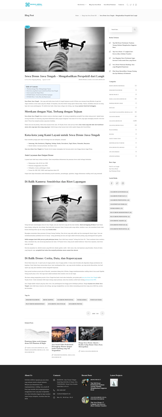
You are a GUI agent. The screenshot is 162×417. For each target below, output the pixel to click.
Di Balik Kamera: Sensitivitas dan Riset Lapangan (39, 94)
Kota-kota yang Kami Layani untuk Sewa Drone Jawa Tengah (42, 91)
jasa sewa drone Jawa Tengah (89, 277)
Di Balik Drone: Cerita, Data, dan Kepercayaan (39, 97)
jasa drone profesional (65, 300)
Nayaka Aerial (82, 300)
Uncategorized (114, 151)
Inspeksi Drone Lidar (116, 103)
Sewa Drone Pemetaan (110, 4)
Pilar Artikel (113, 130)
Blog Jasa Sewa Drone (95, 4)
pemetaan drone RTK (90, 279)
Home (77, 15)
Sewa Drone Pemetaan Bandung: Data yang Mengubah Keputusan (123, 66)
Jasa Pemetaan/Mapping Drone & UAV (121, 112)
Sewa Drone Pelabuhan (116, 147)
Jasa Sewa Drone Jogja (116, 125)
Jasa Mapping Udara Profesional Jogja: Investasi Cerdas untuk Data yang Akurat (124, 59)
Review (111, 134)
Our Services (81, 4)
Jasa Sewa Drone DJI (115, 121)
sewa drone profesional (119, 229)
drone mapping (48, 300)
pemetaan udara (96, 300)
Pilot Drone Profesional (120, 216)
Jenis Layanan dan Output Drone (35, 92)
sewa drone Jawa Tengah (56, 304)
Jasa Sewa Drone (114, 116)
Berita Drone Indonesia (116, 85)
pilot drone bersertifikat (35, 304)
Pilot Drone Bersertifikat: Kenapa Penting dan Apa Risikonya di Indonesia (125, 72)
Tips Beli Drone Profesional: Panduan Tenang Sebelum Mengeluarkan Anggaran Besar (124, 45)
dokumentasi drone (33, 300)
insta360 (112, 107)
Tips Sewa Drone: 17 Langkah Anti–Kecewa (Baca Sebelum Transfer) (123, 53)
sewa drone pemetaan (118, 225)
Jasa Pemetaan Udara (118, 204)
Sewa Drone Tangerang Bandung (33, 79)
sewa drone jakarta (118, 220)
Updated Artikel (114, 156)
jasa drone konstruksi (119, 192)
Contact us (121, 4)
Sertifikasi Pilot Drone (116, 143)
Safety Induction (115, 138)
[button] (134, 29)
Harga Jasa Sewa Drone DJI (89, 15)
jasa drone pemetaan (118, 196)
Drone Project (83, 79)
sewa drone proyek (75, 304)
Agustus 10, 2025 (46, 79)
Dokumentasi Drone (60, 355)
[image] (34, 4)
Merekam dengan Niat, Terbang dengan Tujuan (39, 89)
